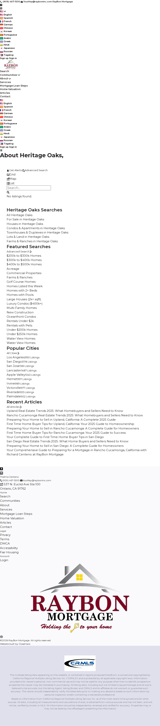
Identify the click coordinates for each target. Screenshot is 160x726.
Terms (4, 539)
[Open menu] (1, 150)
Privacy (5, 535)
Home (3, 492)
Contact (5, 96)
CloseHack (24, 643)
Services (5, 82)
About (4, 78)
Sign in (13, 58)
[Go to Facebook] (1, 5)
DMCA (5, 543)
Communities (8, 74)
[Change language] (3, 11)
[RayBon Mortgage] (80, 632)
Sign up (4, 58)
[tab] (80, 174)
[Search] (8, 192)
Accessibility (9, 548)
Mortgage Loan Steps (14, 85)
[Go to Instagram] (1, 8)
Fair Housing (9, 552)
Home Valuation (10, 89)
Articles (5, 92)
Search (4, 71)
